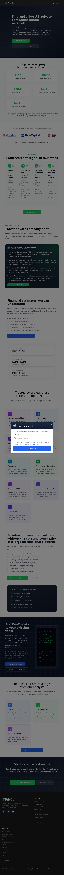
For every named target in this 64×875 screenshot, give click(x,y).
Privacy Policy (34, 444)
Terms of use (24, 444)
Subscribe (31, 449)
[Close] (51, 424)
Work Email (16, 434)
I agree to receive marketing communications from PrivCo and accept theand (32, 443)
